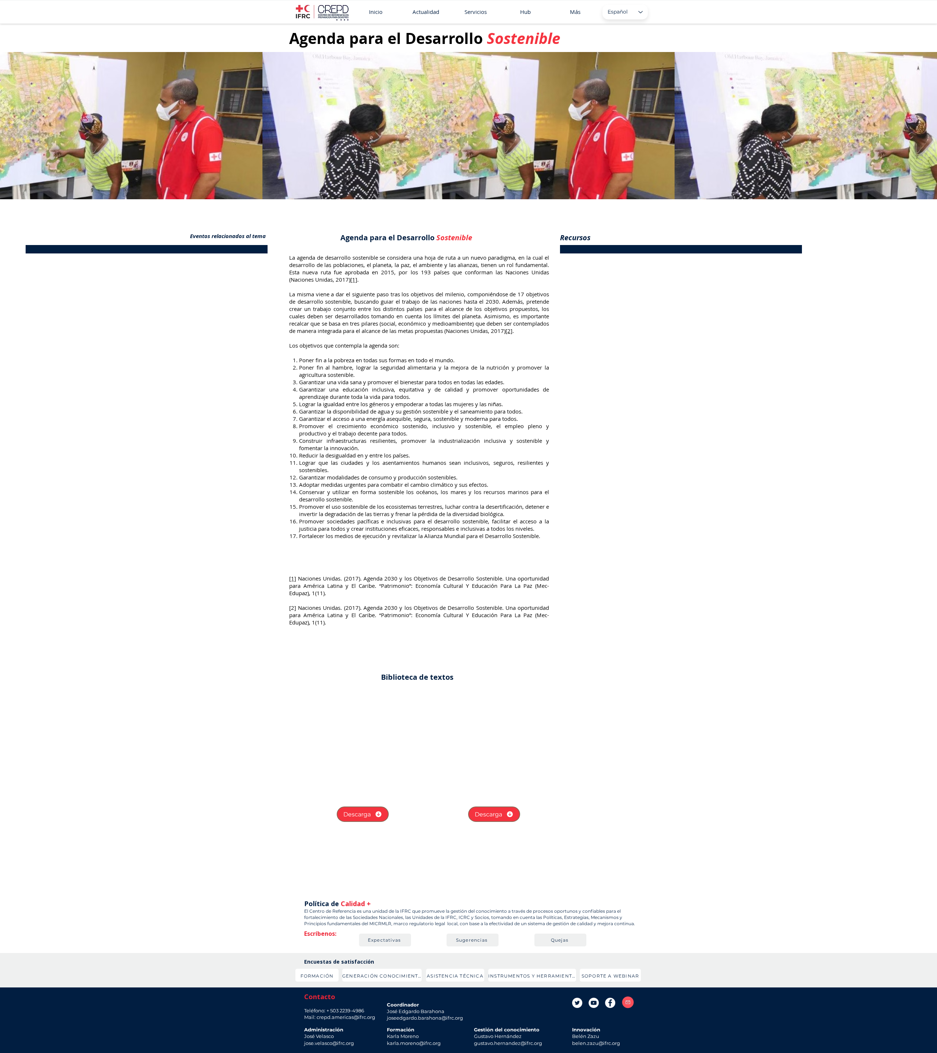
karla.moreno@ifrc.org (414, 1043)
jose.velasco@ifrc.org (329, 1043)
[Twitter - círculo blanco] (577, 1003)
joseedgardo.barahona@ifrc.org (425, 1018)
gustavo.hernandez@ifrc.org (508, 1043)
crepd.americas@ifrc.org (346, 1017)
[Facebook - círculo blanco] (610, 1003)
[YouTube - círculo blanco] (594, 1003)
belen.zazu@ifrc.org (596, 1043)
